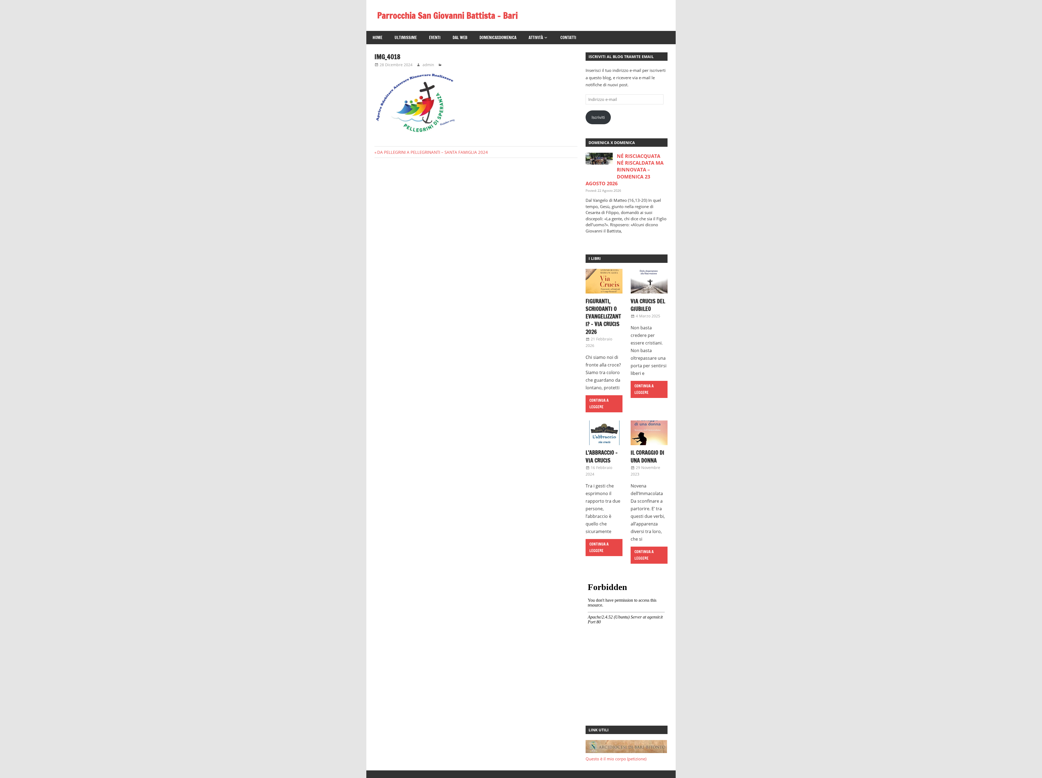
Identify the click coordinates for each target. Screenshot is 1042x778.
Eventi (434, 37)
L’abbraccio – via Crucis (602, 456)
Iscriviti (598, 117)
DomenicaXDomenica (497, 37)
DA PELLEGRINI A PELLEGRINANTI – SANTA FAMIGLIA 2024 (432, 152)
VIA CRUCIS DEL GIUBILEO (648, 305)
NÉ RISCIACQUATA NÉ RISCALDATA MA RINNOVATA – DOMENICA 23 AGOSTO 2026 (624, 170)
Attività (536, 37)
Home (377, 37)
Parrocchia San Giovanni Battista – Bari (447, 15)
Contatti (568, 37)
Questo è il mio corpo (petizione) (616, 758)
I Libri (595, 258)
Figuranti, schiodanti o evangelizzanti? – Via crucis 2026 (603, 316)
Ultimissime (406, 37)
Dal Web (460, 37)
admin (428, 64)
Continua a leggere (599, 404)
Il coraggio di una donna (647, 456)
